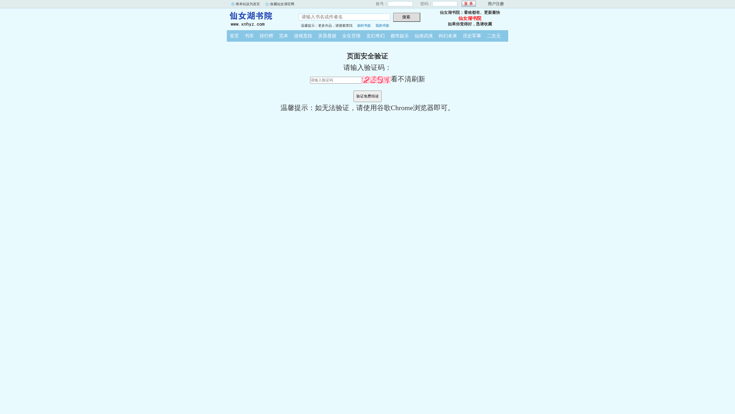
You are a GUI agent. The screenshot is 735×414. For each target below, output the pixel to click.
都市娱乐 (399, 35)
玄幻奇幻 (375, 35)
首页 (234, 35)
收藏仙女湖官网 (282, 4)
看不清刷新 (408, 79)
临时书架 (364, 26)
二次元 (494, 35)
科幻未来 (448, 35)
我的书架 (382, 26)
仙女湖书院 (258, 18)
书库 (249, 35)
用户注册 (496, 4)
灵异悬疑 (327, 35)
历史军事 (472, 35)
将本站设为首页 (248, 4)
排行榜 (266, 35)
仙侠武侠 (424, 35)
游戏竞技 (303, 35)
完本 (283, 35)
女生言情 (351, 35)
